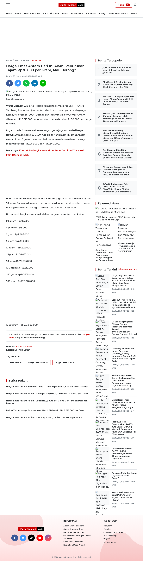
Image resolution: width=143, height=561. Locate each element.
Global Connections (72, 13)
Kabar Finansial (51, 13)
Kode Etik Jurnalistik (73, 542)
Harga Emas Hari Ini (38, 362)
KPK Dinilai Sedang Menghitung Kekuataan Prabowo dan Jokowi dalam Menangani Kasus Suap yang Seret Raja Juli (118, 135)
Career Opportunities (73, 529)
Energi (102, 13)
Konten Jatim (109, 542)
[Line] (43, 83)
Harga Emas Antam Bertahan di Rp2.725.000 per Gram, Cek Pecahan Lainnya (47, 386)
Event (134, 13)
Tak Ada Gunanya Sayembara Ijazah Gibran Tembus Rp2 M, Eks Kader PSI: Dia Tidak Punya (118, 100)
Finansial (36, 60)
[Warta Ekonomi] (71, 4)
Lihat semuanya (126, 269)
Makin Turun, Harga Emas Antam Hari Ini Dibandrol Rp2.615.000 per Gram (45, 410)
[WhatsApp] (26, 83)
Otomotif (91, 13)
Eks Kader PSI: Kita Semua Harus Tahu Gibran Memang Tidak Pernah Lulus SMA (118, 84)
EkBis (18, 13)
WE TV (106, 539)
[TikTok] (31, 538)
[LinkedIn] (34, 83)
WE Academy (109, 536)
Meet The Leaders (118, 13)
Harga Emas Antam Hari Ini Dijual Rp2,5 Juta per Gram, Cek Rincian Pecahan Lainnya (47, 402)
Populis (106, 529)
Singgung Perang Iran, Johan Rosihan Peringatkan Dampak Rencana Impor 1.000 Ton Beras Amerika (118, 171)
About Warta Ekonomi (73, 526)
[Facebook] (9, 83)
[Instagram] (48, 538)
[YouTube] (39, 538)
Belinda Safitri (24, 346)
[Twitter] (18, 83)
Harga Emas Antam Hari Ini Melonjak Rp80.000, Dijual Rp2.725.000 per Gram (47, 393)
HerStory (107, 526)
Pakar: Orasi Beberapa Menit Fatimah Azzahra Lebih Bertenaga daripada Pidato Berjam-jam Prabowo (118, 117)
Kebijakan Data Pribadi (74, 545)
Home (9, 60)
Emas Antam (15, 362)
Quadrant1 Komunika (113, 532)
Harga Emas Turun (64, 362)
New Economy (32, 13)
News (9, 13)
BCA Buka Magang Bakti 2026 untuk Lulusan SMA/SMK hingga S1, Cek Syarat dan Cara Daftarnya (117, 188)
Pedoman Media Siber (73, 532)
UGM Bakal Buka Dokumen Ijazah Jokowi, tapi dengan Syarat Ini (116, 70)
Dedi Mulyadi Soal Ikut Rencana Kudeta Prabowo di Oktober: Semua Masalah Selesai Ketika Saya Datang (118, 154)
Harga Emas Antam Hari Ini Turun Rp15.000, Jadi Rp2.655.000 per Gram (44, 417)
